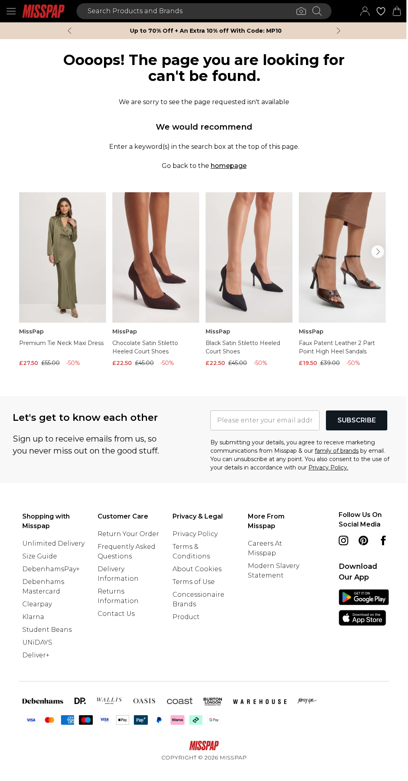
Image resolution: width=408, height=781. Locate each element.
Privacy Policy (195, 534)
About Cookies (197, 569)
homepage (229, 166)
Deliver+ (35, 655)
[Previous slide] (70, 30)
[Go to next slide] (377, 251)
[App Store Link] (364, 607)
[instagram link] (343, 540)
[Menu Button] (11, 11)
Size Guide (39, 556)
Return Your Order (128, 534)
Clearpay (37, 604)
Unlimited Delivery (53, 543)
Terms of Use (194, 582)
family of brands (337, 450)
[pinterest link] (363, 540)
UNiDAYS (37, 642)
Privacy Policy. (328, 467)
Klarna (33, 617)
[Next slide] (338, 30)
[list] (204, 281)
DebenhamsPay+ (51, 569)
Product (186, 617)
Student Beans (47, 629)
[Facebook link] (383, 540)
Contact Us (116, 613)
